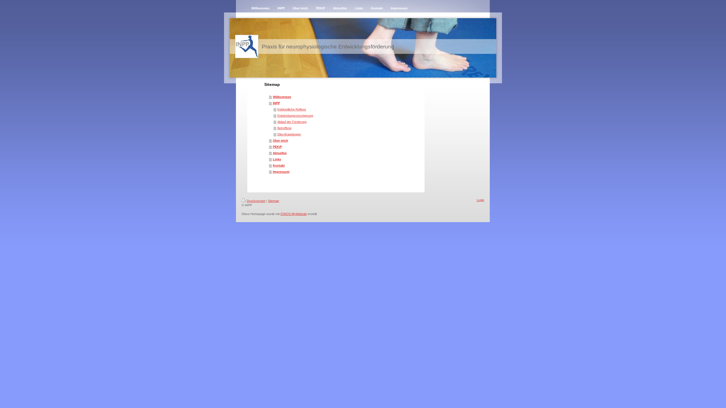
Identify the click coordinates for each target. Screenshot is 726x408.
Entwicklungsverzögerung (295, 115)
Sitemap (273, 201)
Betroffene (284, 128)
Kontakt (279, 165)
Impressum (281, 171)
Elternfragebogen (289, 134)
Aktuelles (280, 153)
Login (480, 200)
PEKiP (277, 146)
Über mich (280, 140)
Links (277, 159)
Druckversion (256, 201)
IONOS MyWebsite (293, 214)
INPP (276, 103)
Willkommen (282, 97)
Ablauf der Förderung (292, 122)
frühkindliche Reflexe (291, 109)
